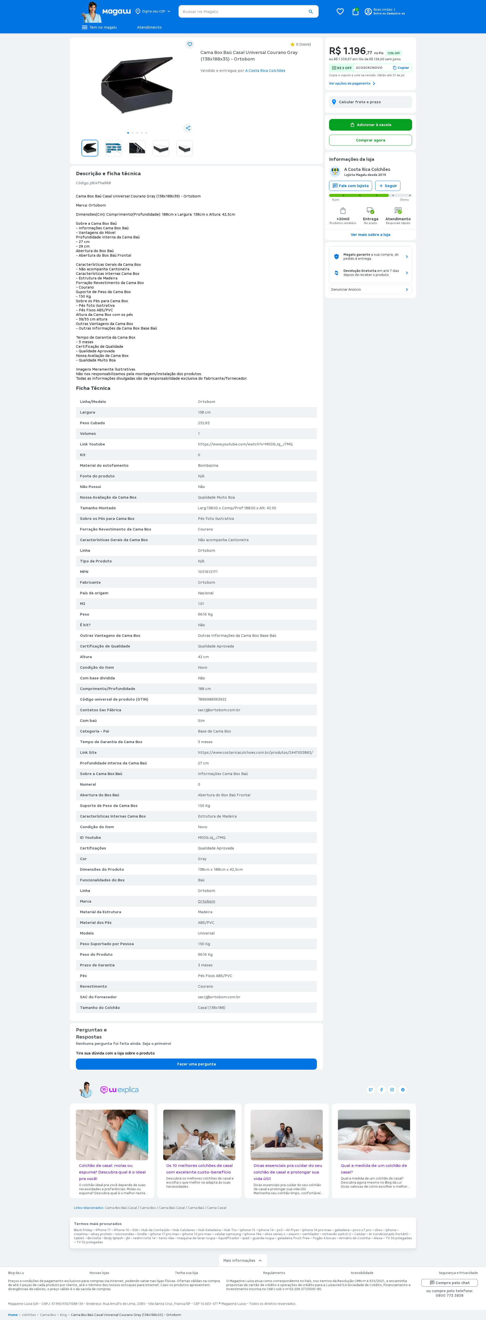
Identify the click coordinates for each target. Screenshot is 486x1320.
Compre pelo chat (453, 1283)
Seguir (391, 186)
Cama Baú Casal (172, 1208)
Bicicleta (94, 1238)
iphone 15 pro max (196, 1234)
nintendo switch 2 (336, 1234)
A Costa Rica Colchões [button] (265, 71)
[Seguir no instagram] (392, 1090)
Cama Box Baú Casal (121, 1208)
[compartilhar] (187, 128)
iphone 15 (247, 1230)
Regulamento (274, 1273)
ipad (245, 1238)
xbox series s (275, 1234)
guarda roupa (263, 1238)
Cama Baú (196, 1208)
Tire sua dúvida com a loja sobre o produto (115, 1053)
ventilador (310, 1234)
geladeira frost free (293, 1238)
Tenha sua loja (186, 1273)
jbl (128, 1238)
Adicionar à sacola (374, 125)
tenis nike (166, 1238)
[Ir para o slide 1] (128, 133)
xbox (378, 1230)
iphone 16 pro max (316, 1230)
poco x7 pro (362, 1230)
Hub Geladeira (209, 1230)
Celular (360, 1234)
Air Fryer (292, 1230)
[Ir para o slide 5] (146, 133)
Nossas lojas (99, 1273)
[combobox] (248, 11)
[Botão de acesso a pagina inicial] (105, 11)
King (63, 1315)
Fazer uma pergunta (196, 1064)
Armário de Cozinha (354, 1238)
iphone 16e (252, 1234)
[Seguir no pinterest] (402, 1090)
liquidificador (228, 1238)
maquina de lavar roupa (196, 1238)
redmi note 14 (144, 1238)
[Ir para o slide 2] (132, 133)
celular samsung (228, 1234)
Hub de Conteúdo (155, 1230)
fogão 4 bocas (324, 1238)
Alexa (378, 1238)
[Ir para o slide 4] (142, 133)
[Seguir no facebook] (381, 1090)
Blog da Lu (16, 1273)
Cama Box (148, 1208)
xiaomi (294, 1234)
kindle (142, 1234)
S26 (135, 1230)
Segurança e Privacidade (458, 1273)
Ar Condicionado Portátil (388, 1234)
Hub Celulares (184, 1230)
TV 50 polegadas (399, 1238)
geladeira (342, 1230)
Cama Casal (216, 1208)
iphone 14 (266, 1230)
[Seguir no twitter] (371, 1090)
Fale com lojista (354, 186)
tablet (79, 1238)
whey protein (101, 1234)
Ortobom (206, 901)
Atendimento (149, 27)
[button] (311, 12)
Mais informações (239, 1260)
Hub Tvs (230, 1230)
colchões (29, 1315)
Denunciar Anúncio (346, 289)
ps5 (280, 1230)
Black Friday (83, 1230)
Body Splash (113, 1238)
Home (13, 1315)
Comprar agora (370, 140)
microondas (124, 1234)
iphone (391, 1230)
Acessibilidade (362, 1273)
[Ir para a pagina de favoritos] (340, 11)
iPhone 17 (103, 1230)
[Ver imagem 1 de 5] (137, 85)
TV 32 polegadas (89, 1242)
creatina (81, 1234)
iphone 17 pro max (164, 1234)
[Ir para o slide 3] (137, 133)
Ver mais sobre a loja (370, 235)
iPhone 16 (121, 1230)
